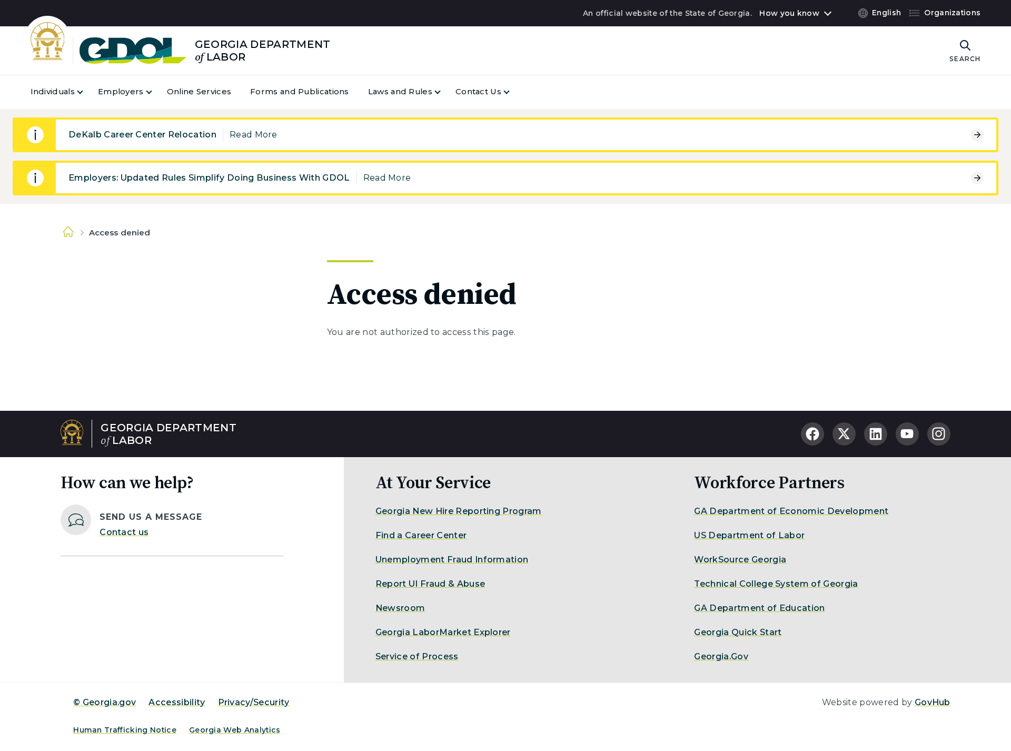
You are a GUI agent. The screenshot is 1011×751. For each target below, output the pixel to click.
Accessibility (176, 702)
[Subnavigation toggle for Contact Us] (512, 91)
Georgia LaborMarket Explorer (443, 632)
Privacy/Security (254, 702)
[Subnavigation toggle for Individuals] (86, 91)
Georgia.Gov (721, 656)
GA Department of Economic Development (791, 511)
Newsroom (400, 608)
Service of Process (417, 656)
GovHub (932, 702)
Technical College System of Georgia (776, 584)
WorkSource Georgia (740, 560)
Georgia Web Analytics (235, 730)
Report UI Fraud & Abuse (430, 584)
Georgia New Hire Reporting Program (458, 511)
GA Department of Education (759, 608)
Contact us (124, 532)
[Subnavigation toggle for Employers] (155, 91)
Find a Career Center (421, 535)
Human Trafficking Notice (124, 730)
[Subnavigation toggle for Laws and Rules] (443, 91)
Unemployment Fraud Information (452, 560)
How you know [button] (789, 13)
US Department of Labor (749, 535)
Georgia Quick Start (737, 632)
